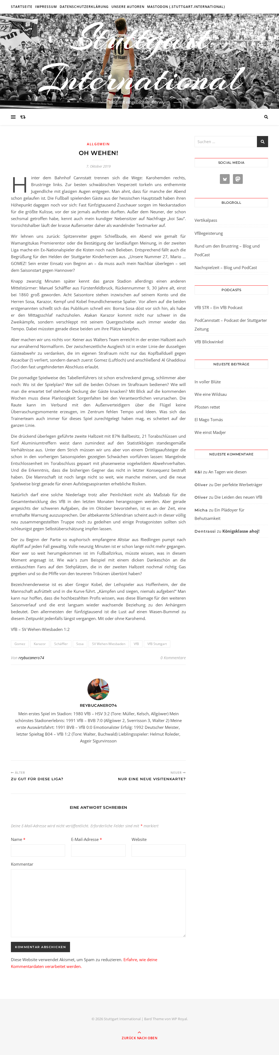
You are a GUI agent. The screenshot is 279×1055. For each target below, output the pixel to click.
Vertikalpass (206, 220)
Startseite (21, 6)
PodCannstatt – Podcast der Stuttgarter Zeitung (231, 324)
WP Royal (179, 1018)
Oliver (201, 484)
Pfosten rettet (207, 407)
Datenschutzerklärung (84, 6)
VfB (136, 643)
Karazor (40, 643)
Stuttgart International (139, 58)
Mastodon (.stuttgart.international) (186, 6)
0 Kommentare (173, 657)
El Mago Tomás (209, 419)
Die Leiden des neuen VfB (238, 497)
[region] (71, 1009)
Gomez (19, 643)
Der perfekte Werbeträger (238, 484)
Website (139, 839)
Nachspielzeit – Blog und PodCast (226, 267)
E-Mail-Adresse (86, 839)
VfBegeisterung (209, 233)
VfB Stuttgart (157, 643)
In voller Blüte (208, 381)
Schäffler (61, 643)
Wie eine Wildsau (211, 394)
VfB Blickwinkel (209, 341)
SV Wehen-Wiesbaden (108, 643)
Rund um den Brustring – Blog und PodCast (227, 250)
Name (18, 839)
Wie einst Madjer (210, 432)
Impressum (46, 6)
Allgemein (98, 144)
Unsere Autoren (127, 6)
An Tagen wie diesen (227, 471)
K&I (198, 472)
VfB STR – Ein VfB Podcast (218, 307)
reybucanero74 (31, 657)
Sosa (80, 643)
